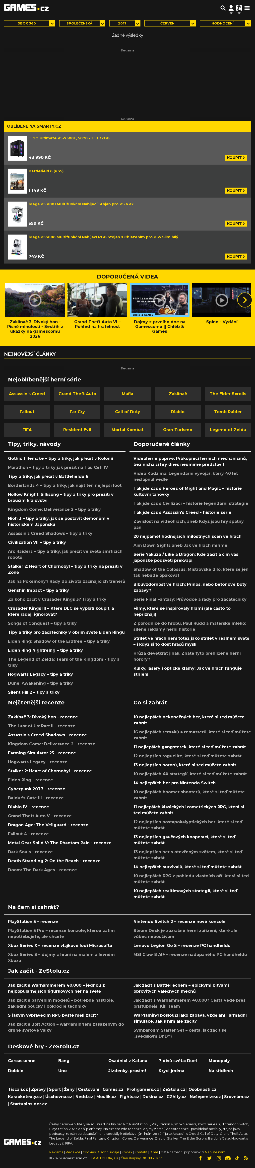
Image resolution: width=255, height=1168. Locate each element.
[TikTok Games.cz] (237, 1158)
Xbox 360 (27, 23)
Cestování (88, 1089)
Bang (63, 1060)
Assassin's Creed (27, 393)
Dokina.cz (152, 1096)
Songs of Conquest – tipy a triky (42, 623)
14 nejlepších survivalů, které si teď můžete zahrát (187, 867)
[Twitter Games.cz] (209, 1158)
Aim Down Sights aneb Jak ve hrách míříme (180, 545)
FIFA (27, 429)
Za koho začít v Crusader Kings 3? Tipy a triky (57, 599)
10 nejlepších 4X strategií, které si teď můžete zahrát (190, 774)
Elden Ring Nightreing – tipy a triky (45, 650)
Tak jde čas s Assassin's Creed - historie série (182, 512)
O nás (154, 1152)
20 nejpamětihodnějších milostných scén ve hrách (187, 536)
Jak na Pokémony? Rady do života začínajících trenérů (66, 581)
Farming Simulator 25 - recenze (42, 753)
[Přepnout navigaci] (231, 8)
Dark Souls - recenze (30, 852)
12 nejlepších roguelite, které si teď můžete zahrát (187, 756)
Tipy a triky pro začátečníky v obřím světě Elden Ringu (66, 632)
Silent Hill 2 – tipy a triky (34, 692)
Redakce (73, 1152)
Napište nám (215, 1152)
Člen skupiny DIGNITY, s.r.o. (142, 1158)
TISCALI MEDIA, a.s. (104, 1158)
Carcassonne (22, 1060)
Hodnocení (223, 23)
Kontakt (141, 1152)
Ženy (69, 1089)
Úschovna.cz (58, 1096)
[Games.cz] (26, 8)
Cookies (89, 1152)
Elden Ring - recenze (30, 780)
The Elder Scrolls (228, 393)
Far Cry (77, 411)
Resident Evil (77, 429)
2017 (122, 23)
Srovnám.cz (236, 1096)
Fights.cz (129, 1096)
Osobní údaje (108, 1152)
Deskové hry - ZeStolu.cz (43, 1046)
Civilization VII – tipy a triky (37, 542)
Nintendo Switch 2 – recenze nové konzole (179, 921)
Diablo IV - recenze (28, 807)
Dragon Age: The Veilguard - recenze (48, 825)
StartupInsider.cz (28, 1104)
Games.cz (113, 1089)
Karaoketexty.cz (25, 1096)
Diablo (178, 411)
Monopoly (219, 1060)
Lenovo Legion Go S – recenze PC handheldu (182, 945)
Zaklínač (178, 393)
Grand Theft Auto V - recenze (40, 816)
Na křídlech (221, 1070)
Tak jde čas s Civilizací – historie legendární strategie (190, 503)
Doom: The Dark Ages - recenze (42, 870)
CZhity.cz (177, 1096)
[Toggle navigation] (247, 8)
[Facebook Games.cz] (200, 1158)
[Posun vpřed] (244, 299)
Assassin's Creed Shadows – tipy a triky (50, 533)
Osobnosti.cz (202, 1089)
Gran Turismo (177, 429)
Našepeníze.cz (205, 1096)
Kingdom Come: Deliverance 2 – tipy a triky (54, 509)
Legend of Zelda (228, 429)
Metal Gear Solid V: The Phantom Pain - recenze (60, 843)
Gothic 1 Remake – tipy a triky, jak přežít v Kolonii (60, 458)
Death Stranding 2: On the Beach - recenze (54, 861)
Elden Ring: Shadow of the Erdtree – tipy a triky (59, 641)
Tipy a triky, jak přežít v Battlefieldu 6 (48, 476)
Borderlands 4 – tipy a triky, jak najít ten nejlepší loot (65, 485)
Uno (62, 1070)
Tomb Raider (228, 411)
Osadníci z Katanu (127, 1060)
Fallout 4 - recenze (28, 834)
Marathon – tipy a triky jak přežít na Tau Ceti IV (58, 467)
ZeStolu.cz (173, 1089)
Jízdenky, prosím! (127, 1070)
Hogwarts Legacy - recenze (37, 762)
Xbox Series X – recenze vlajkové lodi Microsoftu (60, 945)
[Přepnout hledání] (223, 8)
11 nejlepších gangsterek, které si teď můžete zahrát (189, 747)
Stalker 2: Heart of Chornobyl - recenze (50, 771)
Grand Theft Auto (77, 393)
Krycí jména (171, 1070)
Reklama (56, 1152)
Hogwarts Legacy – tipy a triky (40, 674)
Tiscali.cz (18, 1089)
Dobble (15, 1070)
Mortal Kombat (127, 429)
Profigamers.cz (143, 1089)
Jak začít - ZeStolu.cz (38, 970)
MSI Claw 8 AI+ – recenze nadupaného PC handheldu (190, 954)
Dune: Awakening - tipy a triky (40, 683)
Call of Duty (127, 411)
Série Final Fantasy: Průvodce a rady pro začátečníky (190, 599)
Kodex (127, 1152)
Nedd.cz (84, 1096)
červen (167, 23)
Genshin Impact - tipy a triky (38, 590)
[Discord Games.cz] (228, 1158)
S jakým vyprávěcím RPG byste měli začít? (53, 1015)
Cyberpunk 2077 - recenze (36, 789)
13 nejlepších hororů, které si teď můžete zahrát (184, 765)
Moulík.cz (106, 1096)
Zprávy (38, 1089)
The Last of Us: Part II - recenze (41, 726)
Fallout (27, 411)
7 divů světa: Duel (178, 1060)
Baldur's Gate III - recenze (36, 798)
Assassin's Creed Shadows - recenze (47, 735)
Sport (55, 1089)
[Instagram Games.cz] (218, 1158)
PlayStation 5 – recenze (33, 921)
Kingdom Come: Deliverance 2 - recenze (51, 744)
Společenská (79, 23)
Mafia (127, 393)
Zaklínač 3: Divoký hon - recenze (43, 717)
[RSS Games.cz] (246, 1158)
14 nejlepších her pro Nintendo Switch (174, 783)
